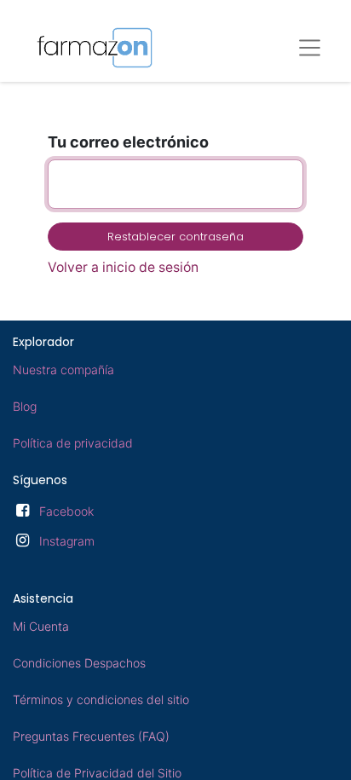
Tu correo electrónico (128, 142)
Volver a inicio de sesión (123, 267)
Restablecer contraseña (175, 236)
